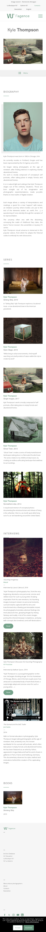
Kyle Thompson (10, 297)
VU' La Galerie (8, 861)
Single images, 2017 (11, 398)
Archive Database (9, 854)
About (5, 886)
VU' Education (7, 856)
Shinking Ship (8, 810)
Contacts (37, 5)
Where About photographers (12, 883)
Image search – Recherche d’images (23, 2)
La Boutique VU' (8, 858)
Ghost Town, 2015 (10, 448)
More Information (32, 922)
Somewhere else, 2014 (12, 504)
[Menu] (39, 16)
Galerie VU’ (24, 5)
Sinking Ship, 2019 (10, 299)
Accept (17, 928)
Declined (28, 928)
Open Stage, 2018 (10, 350)
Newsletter (18, 9)
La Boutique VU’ (12, 5)
